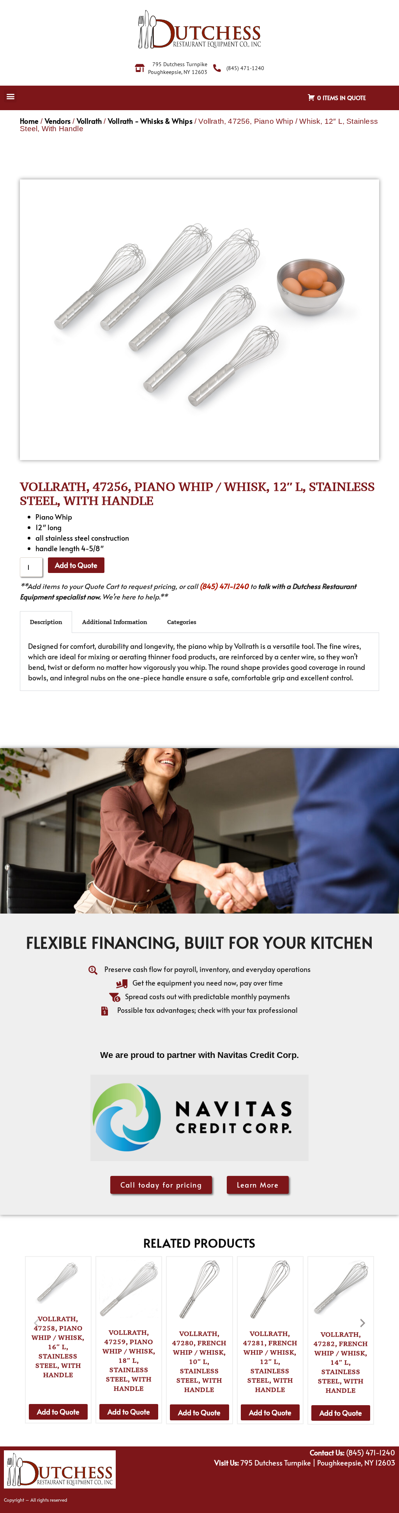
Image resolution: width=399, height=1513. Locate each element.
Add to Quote (76, 565)
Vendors (58, 121)
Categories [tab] (181, 622)
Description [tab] (46, 622)
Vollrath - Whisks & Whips (150, 121)
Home (29, 121)
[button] (10, 96)
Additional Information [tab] (114, 622)
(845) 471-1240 (224, 586)
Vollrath (89, 121)
